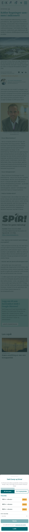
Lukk (14, 529)
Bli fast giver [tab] (7, 491)
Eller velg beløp (4, 513)
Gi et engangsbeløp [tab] (21, 491)
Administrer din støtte (20, 525)
